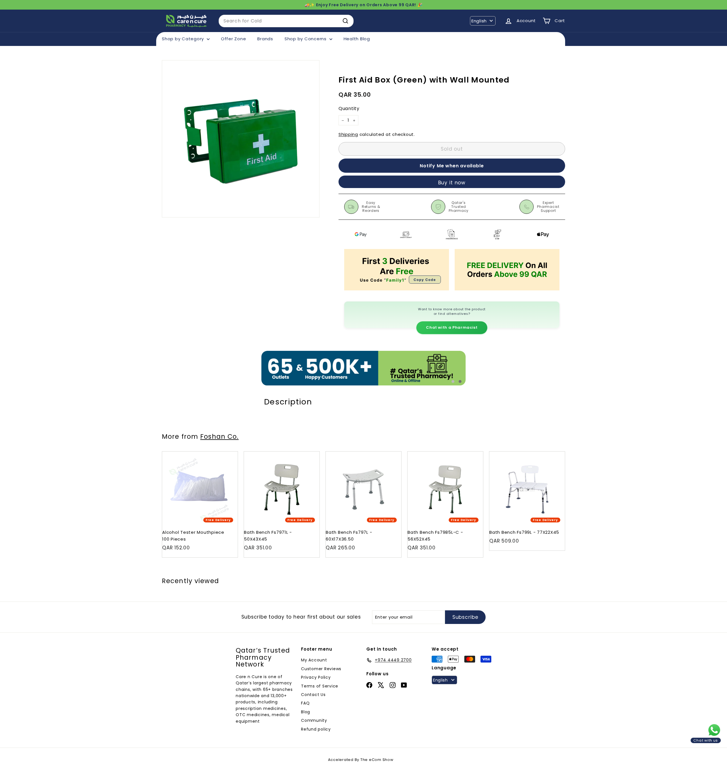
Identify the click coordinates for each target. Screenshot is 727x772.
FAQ (305, 703)
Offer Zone (233, 39)
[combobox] (286, 21)
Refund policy (316, 729)
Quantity (349, 109)
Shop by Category (183, 39)
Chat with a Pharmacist (451, 327)
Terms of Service (319, 686)
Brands (265, 39)
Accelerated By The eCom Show (361, 759)
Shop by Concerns (306, 39)
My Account (314, 660)
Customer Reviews (321, 669)
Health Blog (357, 39)
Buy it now (452, 182)
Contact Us (313, 694)
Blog (305, 712)
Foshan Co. (219, 436)
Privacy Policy (316, 677)
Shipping (348, 135)
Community (314, 720)
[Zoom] (240, 138)
